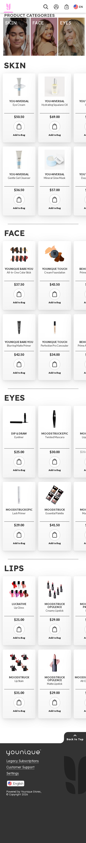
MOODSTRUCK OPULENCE (55, 605)
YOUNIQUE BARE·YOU (19, 268)
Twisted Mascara (54, 437)
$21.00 (19, 619)
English (18, 783)
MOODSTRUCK (55, 509)
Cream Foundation (54, 272)
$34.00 (55, 354)
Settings (12, 773)
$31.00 (19, 693)
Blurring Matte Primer (19, 345)
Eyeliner (19, 437)
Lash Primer (19, 513)
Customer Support (20, 767)
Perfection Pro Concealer (54, 345)
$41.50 (55, 525)
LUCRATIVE (19, 604)
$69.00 (55, 117)
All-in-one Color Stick (19, 272)
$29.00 (19, 525)
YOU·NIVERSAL (19, 101)
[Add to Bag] (19, 126)
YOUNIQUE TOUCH (54, 268)
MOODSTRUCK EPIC (19, 509)
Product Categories (29, 15)
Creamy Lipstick (55, 610)
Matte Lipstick (54, 683)
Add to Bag (19, 135)
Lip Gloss (19, 607)
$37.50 (19, 284)
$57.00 (55, 190)
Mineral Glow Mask (54, 177)
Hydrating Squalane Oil (55, 104)
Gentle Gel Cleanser (19, 177)
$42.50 (19, 354)
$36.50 (19, 190)
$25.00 (19, 452)
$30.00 (55, 452)
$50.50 (19, 117)
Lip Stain (19, 681)
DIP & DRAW (19, 433)
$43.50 (55, 284)
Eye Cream (19, 104)
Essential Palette (55, 513)
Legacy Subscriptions (22, 761)
